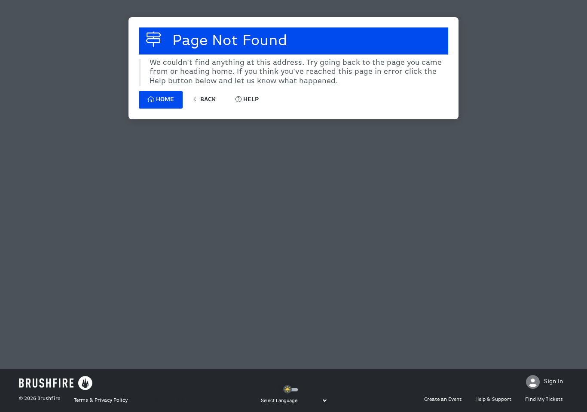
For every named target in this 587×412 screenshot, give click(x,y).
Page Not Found (227, 41)
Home (164, 100)
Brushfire (48, 398)
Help (250, 100)
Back (207, 100)
